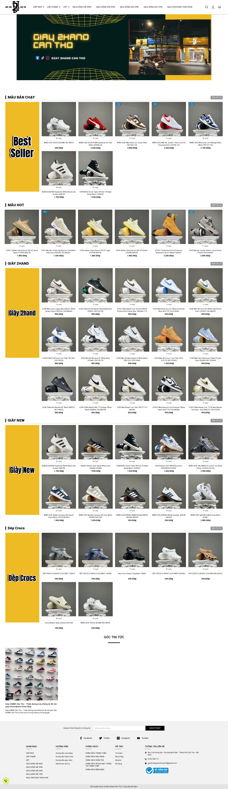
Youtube (144, 738)
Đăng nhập (119, 757)
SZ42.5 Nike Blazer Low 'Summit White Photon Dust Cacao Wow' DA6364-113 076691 (132, 311)
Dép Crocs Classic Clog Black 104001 (132, 573)
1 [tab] (113, 89)
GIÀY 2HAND (52, 7)
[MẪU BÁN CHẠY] (22, 147)
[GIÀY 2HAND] (22, 313)
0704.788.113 (153, 759)
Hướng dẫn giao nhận (64, 760)
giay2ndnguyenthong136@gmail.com (162, 763)
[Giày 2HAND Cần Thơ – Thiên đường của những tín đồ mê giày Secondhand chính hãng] (31, 674)
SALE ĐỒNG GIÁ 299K (129, 7)
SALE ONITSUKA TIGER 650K (179, 7)
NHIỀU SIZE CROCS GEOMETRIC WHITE (59, 143)
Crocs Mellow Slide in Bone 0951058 (59, 623)
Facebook (88, 738)
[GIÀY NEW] (22, 470)
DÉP (65, 7)
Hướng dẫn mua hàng (64, 753)
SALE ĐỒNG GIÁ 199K (153, 7)
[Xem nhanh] (58, 119)
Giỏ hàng (118, 764)
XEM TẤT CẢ (217, 97)
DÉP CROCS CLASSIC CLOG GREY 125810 (59, 573)
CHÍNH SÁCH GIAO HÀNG (95, 757)
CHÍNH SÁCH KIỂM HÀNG (95, 769)
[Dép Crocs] (22, 577)
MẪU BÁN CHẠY (21, 97)
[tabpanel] (114, 52)
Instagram (125, 738)
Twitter (106, 738)
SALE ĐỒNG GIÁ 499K (81, 7)
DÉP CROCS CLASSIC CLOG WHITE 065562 (168, 573)
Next (223, 234)
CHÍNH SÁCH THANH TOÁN (96, 753)
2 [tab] (115, 89)
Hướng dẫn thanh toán (64, 757)
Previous (4, 234)
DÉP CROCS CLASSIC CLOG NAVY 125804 (95, 573)
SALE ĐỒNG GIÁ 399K (105, 7)
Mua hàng (22, 242)
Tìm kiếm (118, 753)
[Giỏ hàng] (219, 7)
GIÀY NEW (37, 7)
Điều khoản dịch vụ (63, 764)
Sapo (135, 786)
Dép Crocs (16, 528)
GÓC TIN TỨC (114, 637)
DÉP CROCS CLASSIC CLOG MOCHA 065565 (205, 573)
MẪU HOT (16, 205)
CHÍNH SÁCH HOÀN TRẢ (95, 760)
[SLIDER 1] (114, 52)
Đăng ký (118, 760)
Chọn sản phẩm (59, 134)
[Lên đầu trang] (224, 550)
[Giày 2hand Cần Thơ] (15, 7)
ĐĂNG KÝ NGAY (155, 728)
